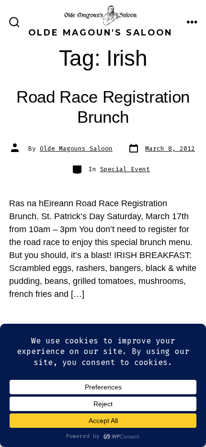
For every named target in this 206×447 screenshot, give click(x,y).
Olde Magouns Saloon (76, 148)
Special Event (125, 169)
